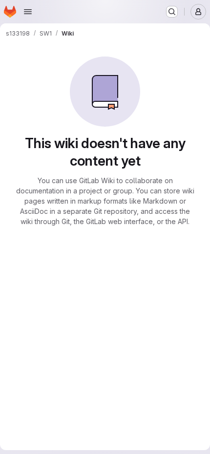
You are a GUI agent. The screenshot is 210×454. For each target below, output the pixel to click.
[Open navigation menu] (28, 11)
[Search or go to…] (172, 12)
